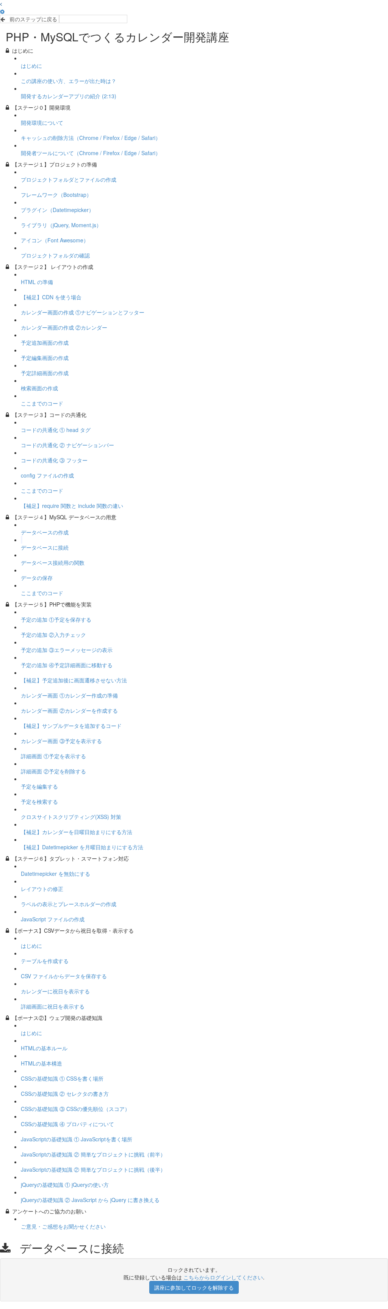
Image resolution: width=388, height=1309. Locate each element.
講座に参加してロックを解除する (194, 1287)
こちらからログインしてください (223, 1277)
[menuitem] (2, 11)
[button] (1, 4)
